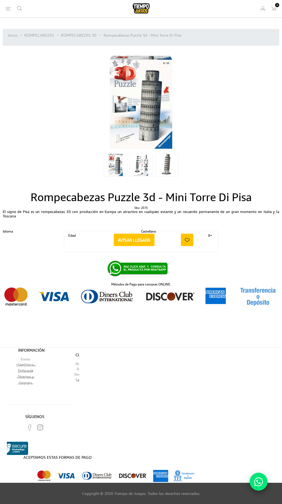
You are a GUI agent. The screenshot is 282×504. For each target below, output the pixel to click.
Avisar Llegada (134, 240)
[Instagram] (40, 427)
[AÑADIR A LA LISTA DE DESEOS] (187, 240)
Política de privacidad (25, 370)
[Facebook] (29, 427)
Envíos (25, 359)
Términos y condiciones (25, 376)
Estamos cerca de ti (25, 383)
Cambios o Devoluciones (26, 364)
